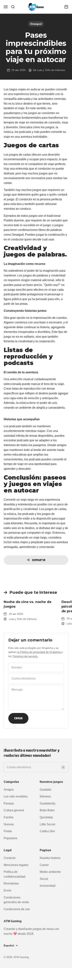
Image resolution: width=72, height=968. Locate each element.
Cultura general (14, 810)
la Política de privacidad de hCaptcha (39, 652)
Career (44, 865)
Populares (10, 838)
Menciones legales (16, 865)
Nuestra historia (50, 858)
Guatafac (46, 789)
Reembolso (11, 883)
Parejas (9, 803)
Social (44, 878)
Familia (8, 817)
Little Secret (47, 824)
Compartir (38, 560)
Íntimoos (45, 796)
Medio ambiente (50, 871)
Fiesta (8, 831)
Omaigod (36, 23)
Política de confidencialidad (14, 874)
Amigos (9, 789)
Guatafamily (47, 803)
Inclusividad (47, 885)
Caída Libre (47, 831)
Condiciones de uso (17, 909)
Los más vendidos (16, 796)
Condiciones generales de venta (16, 900)
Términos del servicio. (25, 656)
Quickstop (46, 817)
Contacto (10, 858)
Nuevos (9, 824)
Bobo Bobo (47, 810)
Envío (7, 890)
